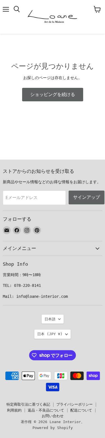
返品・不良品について (46, 410)
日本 (49, 334)
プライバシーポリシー (74, 404)
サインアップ (86, 197)
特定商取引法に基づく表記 (28, 404)
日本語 (50, 319)
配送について (81, 410)
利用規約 (14, 410)
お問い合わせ (53, 416)
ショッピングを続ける (52, 94)
